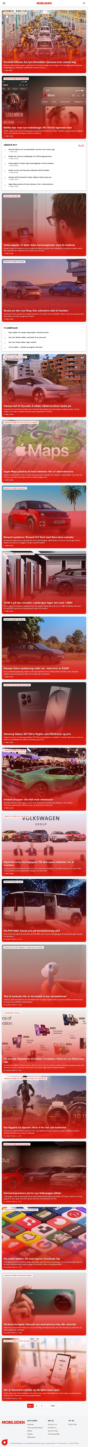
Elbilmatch (31, 1437)
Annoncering (53, 1431)
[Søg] (84, 3)
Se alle (81, 145)
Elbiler (29, 1431)
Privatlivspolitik (53, 1434)
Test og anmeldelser (35, 1428)
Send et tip (72, 1424)
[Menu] (4, 3)
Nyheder (30, 1424)
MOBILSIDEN (44, 3)
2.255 (53, 1406)
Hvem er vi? (52, 1424)
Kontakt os (52, 1428)
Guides (30, 1434)
